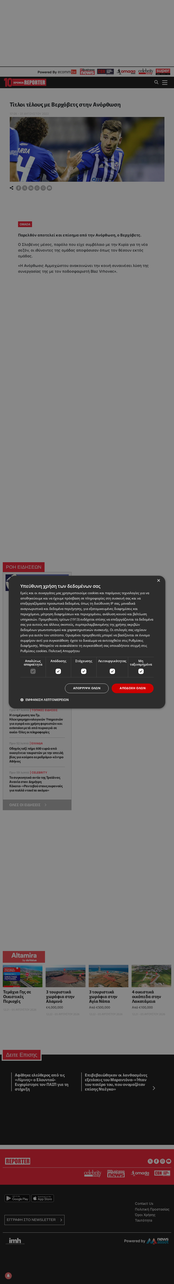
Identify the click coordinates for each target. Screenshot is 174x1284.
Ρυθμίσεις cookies (33, 651)
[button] (44, 699)
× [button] (158, 580)
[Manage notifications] (8, 1275)
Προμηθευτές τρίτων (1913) (59, 619)
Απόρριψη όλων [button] (86, 688)
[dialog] (87, 642)
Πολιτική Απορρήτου (64, 651)
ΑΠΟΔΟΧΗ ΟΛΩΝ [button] (133, 688)
